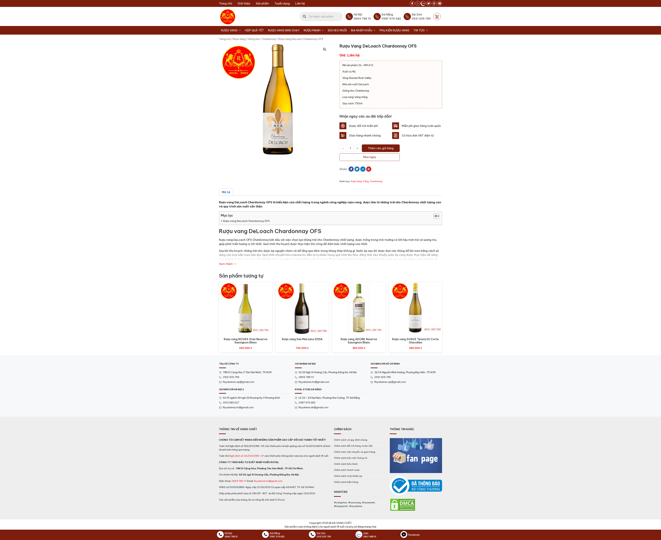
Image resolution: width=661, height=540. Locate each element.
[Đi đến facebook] (412, 3)
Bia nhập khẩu (361, 30)
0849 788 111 (306, 377)
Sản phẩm (262, 3)
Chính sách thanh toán (347, 469)
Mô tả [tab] (226, 192)
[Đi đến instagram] (417, 3)
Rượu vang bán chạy (284, 30)
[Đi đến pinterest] (434, 3)
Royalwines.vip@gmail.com (238, 382)
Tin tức (419, 30)
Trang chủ (225, 3)
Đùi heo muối (337, 30)
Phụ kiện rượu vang (394, 30)
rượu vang (249, 259)
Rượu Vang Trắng (360, 181)
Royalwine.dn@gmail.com (313, 407)
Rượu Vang (229, 30)
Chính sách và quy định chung (350, 439)
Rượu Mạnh (312, 30)
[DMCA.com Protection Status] (403, 504)
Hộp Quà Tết (254, 30)
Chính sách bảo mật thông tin (350, 457)
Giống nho (254, 39)
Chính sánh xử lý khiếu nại (348, 476)
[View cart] (437, 16)
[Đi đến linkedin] (362, 169)
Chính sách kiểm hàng (346, 482)
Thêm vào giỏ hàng (381, 148)
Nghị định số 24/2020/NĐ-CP (246, 455)
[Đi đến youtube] (439, 3)
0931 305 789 (231, 377)
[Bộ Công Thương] (416, 486)
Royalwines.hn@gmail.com (314, 382)
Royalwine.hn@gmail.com (268, 481)
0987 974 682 (307, 402)
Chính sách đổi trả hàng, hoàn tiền (353, 445)
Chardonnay (269, 39)
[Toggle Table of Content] (434, 216)
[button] (325, 49)
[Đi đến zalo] (423, 3)
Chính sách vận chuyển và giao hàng (354, 451)
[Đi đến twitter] (428, 3)
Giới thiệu (244, 3)
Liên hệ (300, 3)
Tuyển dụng (282, 3)
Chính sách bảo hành (346, 463)
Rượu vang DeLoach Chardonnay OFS (246, 221)
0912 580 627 (231, 402)
